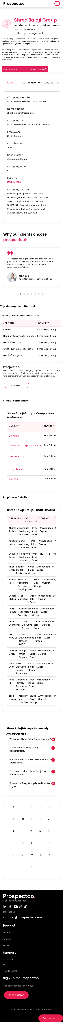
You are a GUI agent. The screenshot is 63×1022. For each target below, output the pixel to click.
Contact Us (10, 959)
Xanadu (13, 479)
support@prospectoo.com (22, 917)
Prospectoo (14, 3)
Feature (7, 939)
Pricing (6, 945)
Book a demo (51, 1018)
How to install (10, 971)
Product (7, 932)
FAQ (5, 964)
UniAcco (14, 436)
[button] (20, 293)
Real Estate (14, 182)
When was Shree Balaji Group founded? (30, 739)
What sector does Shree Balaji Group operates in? (28, 773)
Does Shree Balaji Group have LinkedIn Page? (29, 785)
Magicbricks (16, 469)
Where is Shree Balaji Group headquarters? (24, 749)
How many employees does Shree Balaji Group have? (30, 761)
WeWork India (17, 456)
